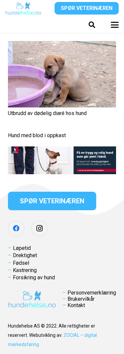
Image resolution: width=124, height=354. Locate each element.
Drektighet (25, 255)
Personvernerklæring (91, 293)
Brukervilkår (81, 299)
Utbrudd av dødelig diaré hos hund (47, 113)
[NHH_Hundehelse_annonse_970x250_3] (62, 160)
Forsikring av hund (34, 277)
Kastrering (25, 270)
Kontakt (76, 305)
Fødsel (21, 263)
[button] (92, 25)
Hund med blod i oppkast (37, 135)
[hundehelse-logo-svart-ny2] (23, 8)
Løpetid (22, 248)
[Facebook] (16, 228)
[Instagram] (39, 228)
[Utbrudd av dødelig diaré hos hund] (62, 74)
